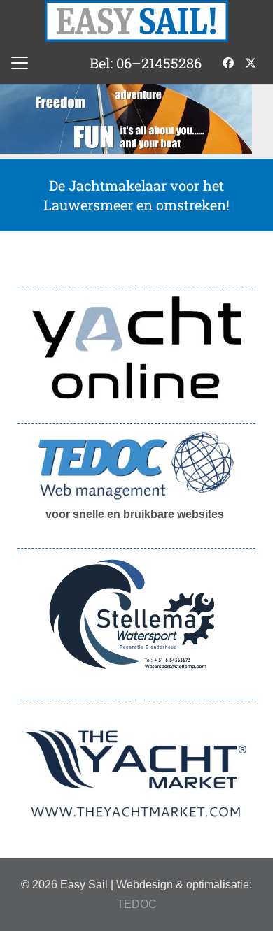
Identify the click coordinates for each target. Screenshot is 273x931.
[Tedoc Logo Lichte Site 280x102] (136, 465)
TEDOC (137, 904)
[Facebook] (228, 63)
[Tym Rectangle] (136, 774)
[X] (250, 63)
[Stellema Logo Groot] (136, 615)
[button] (19, 63)
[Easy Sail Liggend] (137, 21)
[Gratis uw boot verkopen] (136, 347)
